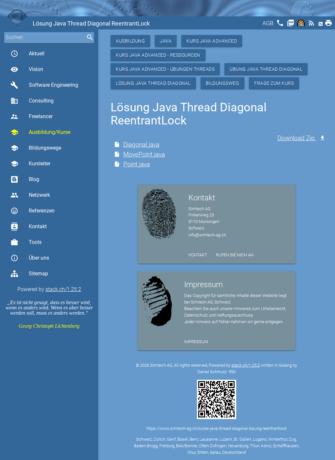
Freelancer (31, 116)
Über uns (29, 258)
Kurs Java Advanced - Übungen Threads (165, 69)
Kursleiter (30, 164)
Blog (34, 179)
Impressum (196, 341)
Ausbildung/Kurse (40, 132)
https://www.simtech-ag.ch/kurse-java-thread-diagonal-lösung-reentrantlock (216, 428)
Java (165, 41)
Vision (26, 69)
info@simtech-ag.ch (207, 234)
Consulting (32, 101)
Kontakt (28, 226)
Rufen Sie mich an (235, 254)
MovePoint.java (144, 154)
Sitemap (38, 273)
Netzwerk (30, 195)
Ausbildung (130, 41)
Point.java (136, 164)
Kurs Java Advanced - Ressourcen (158, 55)
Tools (26, 242)
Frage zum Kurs (274, 83)
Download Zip (296, 138)
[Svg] (301, 25)
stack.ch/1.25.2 (63, 289)
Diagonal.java (141, 144)
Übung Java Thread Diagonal (266, 69)
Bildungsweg (222, 83)
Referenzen (32, 211)
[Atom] (321, 25)
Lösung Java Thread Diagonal (153, 83)
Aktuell (27, 54)
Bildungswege (35, 148)
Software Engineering (44, 85)
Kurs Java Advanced (211, 41)
